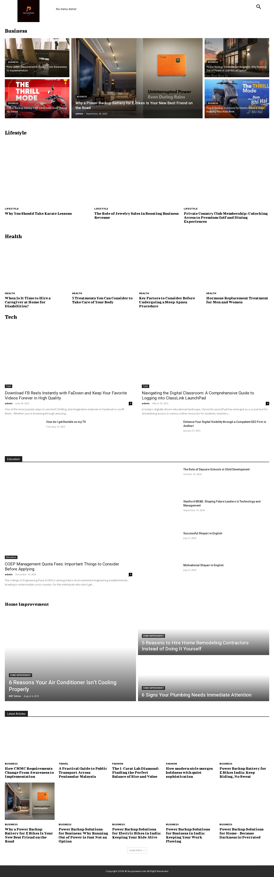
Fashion (117, 763)
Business (13, 62)
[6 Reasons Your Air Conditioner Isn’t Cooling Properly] (70, 656)
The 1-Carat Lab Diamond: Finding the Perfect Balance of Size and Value (135, 772)
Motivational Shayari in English (203, 565)
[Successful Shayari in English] (161, 544)
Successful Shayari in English (202, 533)
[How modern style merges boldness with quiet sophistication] (191, 740)
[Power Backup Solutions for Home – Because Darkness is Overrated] (244, 801)
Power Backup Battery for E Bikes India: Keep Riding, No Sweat (242, 772)
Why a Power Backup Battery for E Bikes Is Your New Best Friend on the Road (29, 835)
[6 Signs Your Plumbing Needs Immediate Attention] (203, 679)
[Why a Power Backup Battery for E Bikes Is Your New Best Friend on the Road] (137, 78)
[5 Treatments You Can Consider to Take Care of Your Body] (103, 265)
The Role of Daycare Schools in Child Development (216, 469)
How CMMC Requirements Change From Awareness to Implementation (29, 772)
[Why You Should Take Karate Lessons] (47, 172)
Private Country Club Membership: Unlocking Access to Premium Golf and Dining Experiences (226, 217)
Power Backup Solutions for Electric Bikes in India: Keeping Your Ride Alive (136, 833)
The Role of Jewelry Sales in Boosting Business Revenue (136, 215)
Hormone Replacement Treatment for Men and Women (237, 300)
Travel (64, 763)
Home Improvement (20, 675)
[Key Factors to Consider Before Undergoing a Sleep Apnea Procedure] (170, 265)
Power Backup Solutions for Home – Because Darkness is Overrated (241, 833)
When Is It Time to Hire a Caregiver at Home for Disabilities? (28, 302)
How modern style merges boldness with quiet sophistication (189, 772)
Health (10, 293)
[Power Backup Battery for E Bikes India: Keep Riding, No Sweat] (37, 98)
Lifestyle (12, 208)
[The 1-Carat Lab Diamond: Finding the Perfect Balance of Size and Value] (137, 740)
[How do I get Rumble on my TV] (24, 433)
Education (11, 557)
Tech (8, 386)
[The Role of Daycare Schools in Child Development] (161, 480)
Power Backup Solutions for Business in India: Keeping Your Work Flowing (188, 835)
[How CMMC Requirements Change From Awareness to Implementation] (37, 57)
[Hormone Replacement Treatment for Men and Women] (237, 265)
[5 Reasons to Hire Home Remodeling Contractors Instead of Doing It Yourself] (203, 633)
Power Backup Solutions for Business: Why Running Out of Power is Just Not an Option (83, 835)
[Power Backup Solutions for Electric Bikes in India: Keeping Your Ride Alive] (237, 98)
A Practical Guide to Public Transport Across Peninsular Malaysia (83, 772)
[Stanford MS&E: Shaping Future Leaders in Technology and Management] (161, 512)
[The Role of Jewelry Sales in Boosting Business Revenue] (137, 172)
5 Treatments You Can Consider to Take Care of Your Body (102, 300)
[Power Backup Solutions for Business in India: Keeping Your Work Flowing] (191, 801)
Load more (135, 850)
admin (9, 403)
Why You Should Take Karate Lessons (38, 213)
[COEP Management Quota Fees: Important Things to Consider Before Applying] (68, 513)
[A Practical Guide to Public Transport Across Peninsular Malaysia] (83, 740)
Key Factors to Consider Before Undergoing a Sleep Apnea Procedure (167, 302)
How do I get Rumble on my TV (66, 421)
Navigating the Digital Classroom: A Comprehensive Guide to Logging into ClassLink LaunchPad (198, 395)
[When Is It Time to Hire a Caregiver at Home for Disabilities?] (36, 265)
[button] (259, 7)
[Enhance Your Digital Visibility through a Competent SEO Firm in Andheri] (161, 433)
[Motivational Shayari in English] (161, 576)
